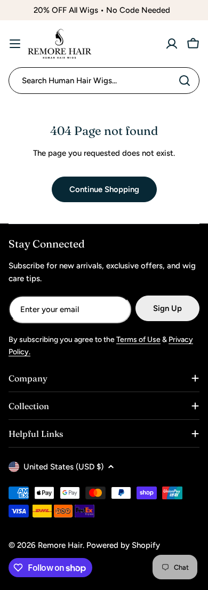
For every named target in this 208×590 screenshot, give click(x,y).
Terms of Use (138, 339)
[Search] (184, 80)
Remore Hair (60, 545)
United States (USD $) (63, 467)
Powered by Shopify (123, 545)
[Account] (171, 43)
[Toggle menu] (15, 43)
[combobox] (104, 80)
